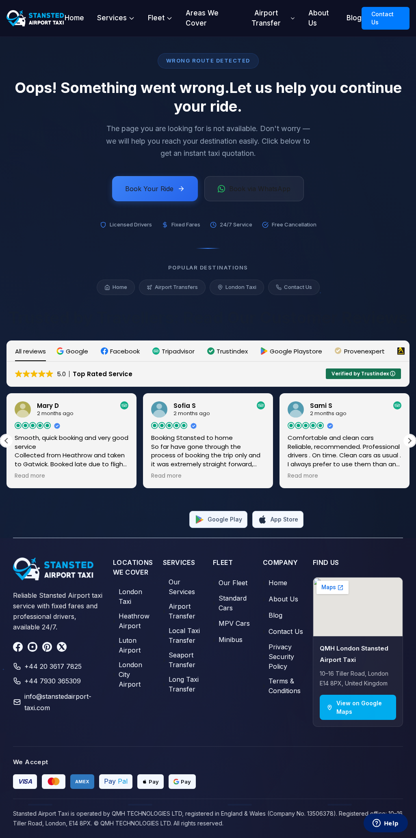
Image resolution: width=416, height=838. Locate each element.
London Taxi (240, 287)
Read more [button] (30, 476)
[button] (73, 351)
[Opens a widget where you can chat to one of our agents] (385, 824)
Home (74, 18)
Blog (354, 18)
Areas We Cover (202, 18)
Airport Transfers (176, 287)
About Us (318, 18)
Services (112, 18)
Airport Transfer (266, 18)
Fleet (156, 18)
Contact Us (382, 18)
